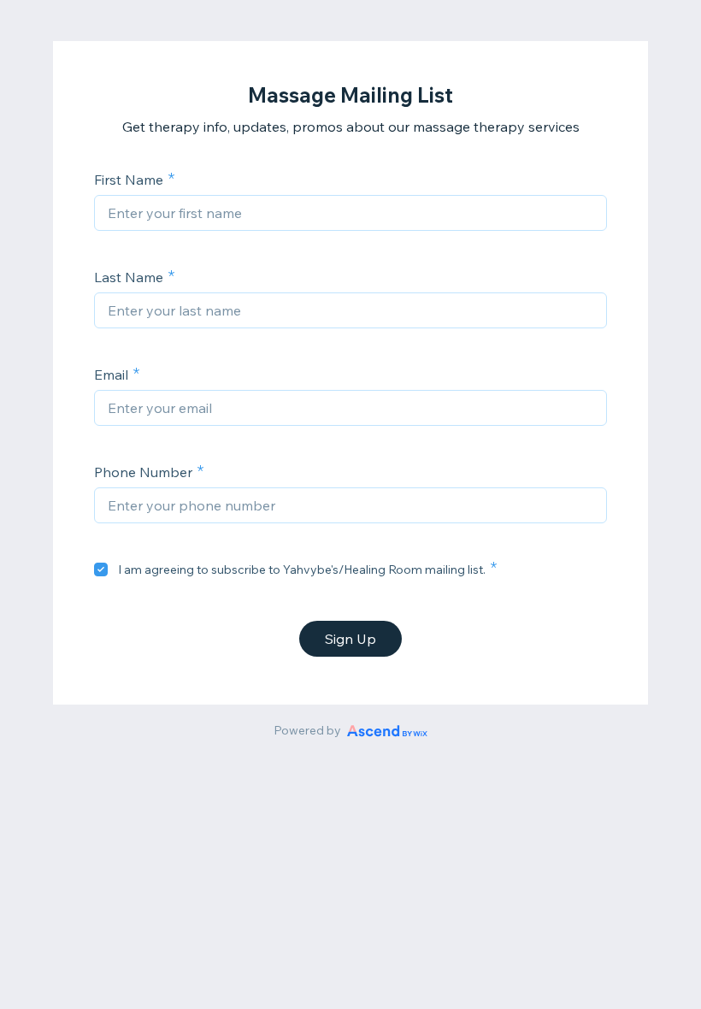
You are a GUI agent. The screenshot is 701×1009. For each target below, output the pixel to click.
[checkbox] (101, 569)
